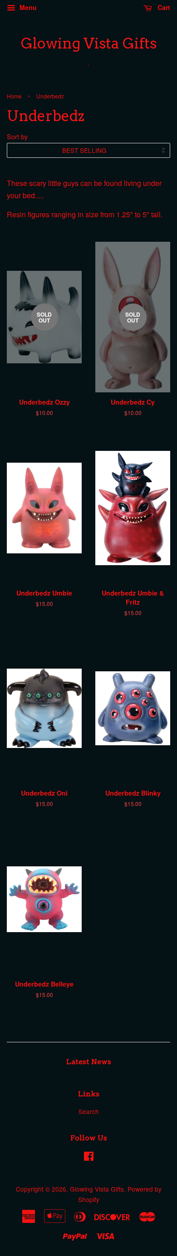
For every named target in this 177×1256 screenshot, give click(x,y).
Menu (27, 7)
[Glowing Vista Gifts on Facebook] (89, 1157)
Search (89, 1111)
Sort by (17, 136)
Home (14, 96)
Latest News (88, 1061)
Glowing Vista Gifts (89, 43)
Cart (163, 7)
